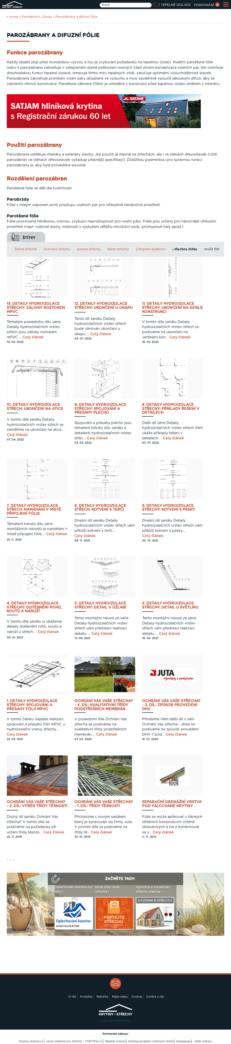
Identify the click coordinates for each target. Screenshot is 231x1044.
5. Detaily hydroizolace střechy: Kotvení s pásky (168, 508)
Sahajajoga (183, 1041)
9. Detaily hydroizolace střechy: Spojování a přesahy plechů (100, 409)
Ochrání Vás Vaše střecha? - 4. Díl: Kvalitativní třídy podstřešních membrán (103, 705)
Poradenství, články (37, 16)
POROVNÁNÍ (206, 5)
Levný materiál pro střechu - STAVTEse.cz (74, 1041)
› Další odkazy (202, 1041)
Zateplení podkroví (151, 249)
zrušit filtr (212, 249)
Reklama (102, 996)
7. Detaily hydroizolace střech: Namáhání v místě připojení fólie (34, 510)
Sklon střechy (118, 249)
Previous (52, 916)
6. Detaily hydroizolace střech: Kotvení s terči (100, 508)
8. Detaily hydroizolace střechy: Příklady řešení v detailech (170, 409)
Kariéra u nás (155, 996)
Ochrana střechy (57, 249)
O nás (72, 996)
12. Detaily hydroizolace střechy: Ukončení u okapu (103, 306)
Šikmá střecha (26, 249)
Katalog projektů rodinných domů (150, 1041)
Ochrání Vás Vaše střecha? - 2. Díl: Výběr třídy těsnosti (37, 804)
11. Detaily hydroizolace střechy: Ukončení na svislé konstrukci (172, 308)
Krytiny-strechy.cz (31, 1041)
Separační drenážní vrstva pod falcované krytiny (172, 804)
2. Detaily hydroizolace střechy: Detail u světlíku (170, 605)
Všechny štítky (185, 249)
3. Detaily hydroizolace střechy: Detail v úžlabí (100, 605)
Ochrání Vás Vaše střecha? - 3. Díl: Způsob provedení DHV (171, 705)
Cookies (137, 996)
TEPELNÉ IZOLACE (176, 5)
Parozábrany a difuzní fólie (76, 16)
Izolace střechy (88, 249)
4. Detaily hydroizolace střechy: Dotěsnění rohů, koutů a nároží (34, 607)
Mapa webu (119, 996)
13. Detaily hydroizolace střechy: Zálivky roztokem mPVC (36, 308)
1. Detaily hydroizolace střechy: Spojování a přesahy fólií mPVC (32, 705)
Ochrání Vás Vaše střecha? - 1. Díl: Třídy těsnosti (103, 804)
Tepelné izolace (115, 1041)
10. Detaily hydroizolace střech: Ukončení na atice (35, 407)
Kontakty (86, 996)
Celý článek (33, 337)
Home (13, 16)
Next (180, 916)
